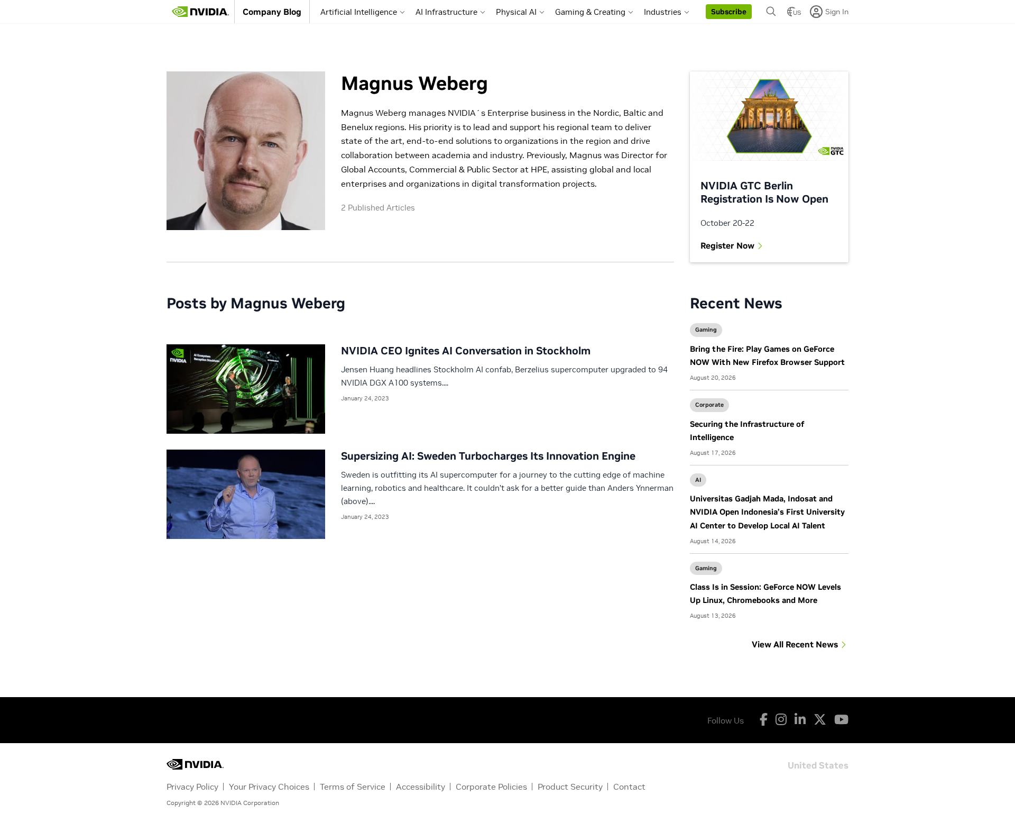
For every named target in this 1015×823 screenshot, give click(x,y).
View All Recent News (795, 644)
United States (818, 765)
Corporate (709, 404)
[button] (729, 11)
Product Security (570, 786)
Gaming (706, 329)
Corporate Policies (491, 786)
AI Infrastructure (446, 12)
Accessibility (420, 786)
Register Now (727, 245)
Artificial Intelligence (358, 12)
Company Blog (272, 11)
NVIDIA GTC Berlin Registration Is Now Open (764, 192)
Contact (629, 786)
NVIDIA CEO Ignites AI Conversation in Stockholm (465, 351)
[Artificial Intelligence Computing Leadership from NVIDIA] (200, 11)
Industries (662, 12)
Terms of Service (352, 786)
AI (698, 479)
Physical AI (516, 12)
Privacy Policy (192, 786)
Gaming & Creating (590, 12)
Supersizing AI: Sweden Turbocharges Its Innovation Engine (488, 456)
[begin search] (771, 11)
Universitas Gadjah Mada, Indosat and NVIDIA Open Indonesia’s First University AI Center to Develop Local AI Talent (767, 511)
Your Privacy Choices (269, 786)
